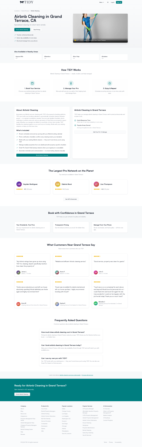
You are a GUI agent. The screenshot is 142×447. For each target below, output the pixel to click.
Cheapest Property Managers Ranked (29, 426)
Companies (44, 423)
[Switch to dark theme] (107, 2)
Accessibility (118, 442)
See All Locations (66, 433)
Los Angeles (65, 416)
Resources (23, 413)
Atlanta (64, 428)
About (22, 408)
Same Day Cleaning (88, 432)
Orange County (66, 411)
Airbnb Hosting (45, 413)
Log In (112, 2)
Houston (64, 421)
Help (22, 432)
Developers (44, 426)
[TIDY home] (59, 2)
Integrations (24, 416)
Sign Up (119, 2)
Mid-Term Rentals (45, 418)
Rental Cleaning (87, 430)
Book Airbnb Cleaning (22, 29)
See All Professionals (71, 199)
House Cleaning (87, 422)
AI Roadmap (106, 417)
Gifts (42, 431)
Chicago (64, 426)
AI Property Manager (88, 408)
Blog (22, 411)
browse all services (87, 375)
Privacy (111, 442)
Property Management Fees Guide (28, 419)
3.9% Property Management (90, 415)
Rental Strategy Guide (27, 429)
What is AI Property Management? (108, 412)
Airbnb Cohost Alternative (48, 416)
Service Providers (46, 421)
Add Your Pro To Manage (100, 132)
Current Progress (108, 420)
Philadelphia (65, 431)
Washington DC (66, 418)
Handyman (85, 425)
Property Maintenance (89, 427)
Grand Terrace (25, 10)
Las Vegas (64, 413)
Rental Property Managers (48, 411)
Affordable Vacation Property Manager (90, 412)
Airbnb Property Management (90, 417)
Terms (105, 442)
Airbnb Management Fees (27, 422)
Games (43, 428)
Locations (17, 10)
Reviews (23, 434)
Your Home (44, 408)
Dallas (63, 408)
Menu (100, 2)
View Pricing (36, 29)
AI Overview (106, 408)
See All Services (87, 435)
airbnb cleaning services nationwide (70, 375)
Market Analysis (107, 415)
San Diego (65, 423)
